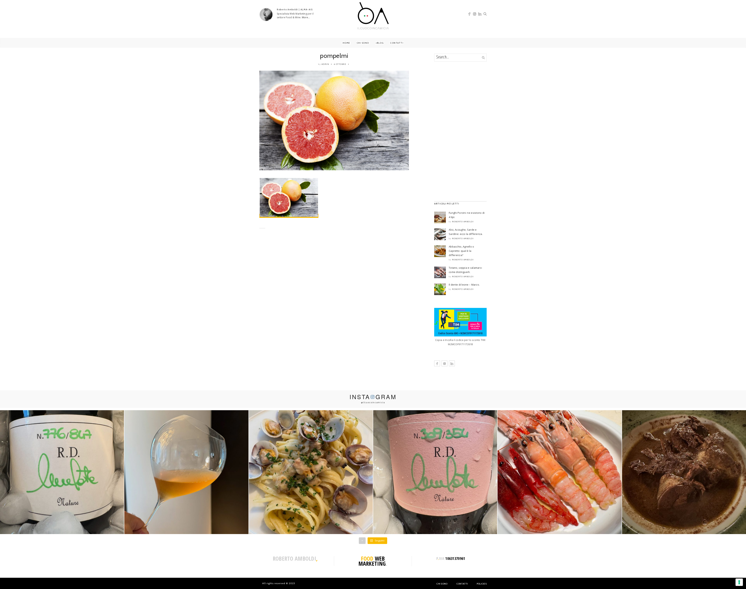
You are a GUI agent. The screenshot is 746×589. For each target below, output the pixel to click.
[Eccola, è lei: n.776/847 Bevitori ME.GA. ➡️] (62, 472)
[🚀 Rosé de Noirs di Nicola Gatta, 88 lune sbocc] (435, 472)
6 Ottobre (340, 64)
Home (346, 43)
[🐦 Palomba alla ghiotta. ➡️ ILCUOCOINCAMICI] (684, 472)
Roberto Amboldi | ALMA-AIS (295, 9)
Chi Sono (441, 583)
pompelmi (334, 55)
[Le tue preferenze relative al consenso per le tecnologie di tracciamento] (739, 582)
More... (306, 17)
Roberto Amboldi (463, 221)
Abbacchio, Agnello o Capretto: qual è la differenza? (461, 251)
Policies (482, 583)
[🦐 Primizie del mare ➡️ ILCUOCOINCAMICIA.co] (559, 472)
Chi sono (363, 43)
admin (325, 64)
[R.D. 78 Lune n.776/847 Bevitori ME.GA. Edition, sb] (186, 472)
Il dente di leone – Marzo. (464, 284)
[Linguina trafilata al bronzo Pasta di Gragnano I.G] (311, 472)
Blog (380, 43)
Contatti (396, 43)
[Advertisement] (334, 269)
